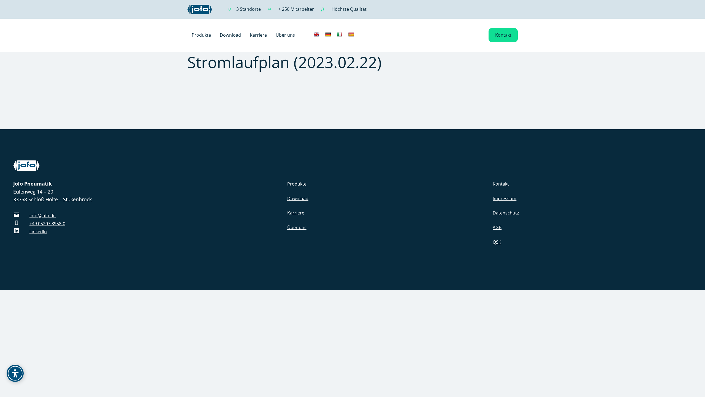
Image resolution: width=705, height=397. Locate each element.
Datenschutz (506, 213)
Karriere (295, 213)
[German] (328, 34)
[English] (316, 34)
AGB (497, 227)
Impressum (504, 198)
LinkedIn (38, 232)
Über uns (297, 227)
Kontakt (503, 35)
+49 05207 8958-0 (47, 224)
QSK (497, 242)
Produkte (297, 184)
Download (297, 198)
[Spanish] (351, 34)
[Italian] (339, 34)
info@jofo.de (42, 216)
